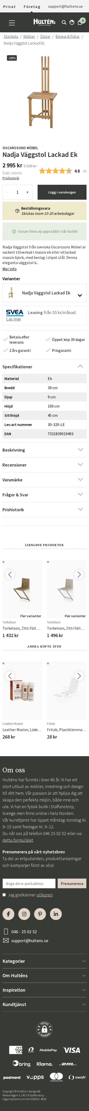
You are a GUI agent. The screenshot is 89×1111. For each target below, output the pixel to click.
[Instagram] (24, 914)
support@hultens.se (29, 940)
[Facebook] (8, 914)
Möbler (29, 36)
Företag (32, 6)
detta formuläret (17, 840)
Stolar (45, 36)
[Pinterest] (40, 914)
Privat (9, 6)
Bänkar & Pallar (68, 36)
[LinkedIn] (56, 914)
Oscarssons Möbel (20, 147)
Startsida (11, 36)
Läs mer (13, 319)
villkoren (45, 895)
